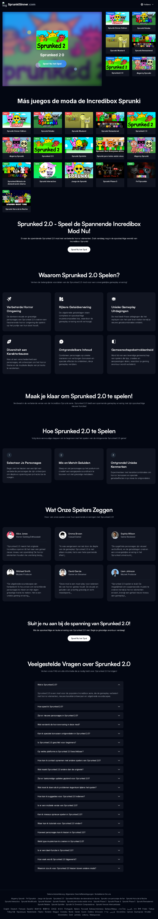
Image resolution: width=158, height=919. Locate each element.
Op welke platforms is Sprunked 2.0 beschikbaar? (60, 751)
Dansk (77, 912)
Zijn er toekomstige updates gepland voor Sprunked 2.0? (64, 778)
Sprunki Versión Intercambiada (108, 904)
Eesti (71, 915)
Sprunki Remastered (145, 901)
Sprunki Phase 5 (128, 901)
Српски (130, 912)
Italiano (77, 909)
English (6, 909)
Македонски (95, 915)
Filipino (40, 912)
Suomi (83, 912)
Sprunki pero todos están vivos (79, 901)
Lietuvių (85, 915)
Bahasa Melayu (111, 909)
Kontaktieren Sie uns (103, 894)
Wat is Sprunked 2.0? (47, 684)
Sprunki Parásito (59, 901)
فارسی (112, 912)
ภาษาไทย (122, 909)
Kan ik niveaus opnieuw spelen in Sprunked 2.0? (60, 814)
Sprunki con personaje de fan (113, 898)
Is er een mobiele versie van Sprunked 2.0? (58, 805)
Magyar (56, 912)
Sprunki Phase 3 (100, 901)
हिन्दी (139, 909)
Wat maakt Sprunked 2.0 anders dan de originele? (60, 769)
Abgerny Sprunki (18, 898)
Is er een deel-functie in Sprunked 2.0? (55, 850)
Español (30, 909)
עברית (106, 912)
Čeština (91, 912)
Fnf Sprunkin (31, 898)
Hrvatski (148, 912)
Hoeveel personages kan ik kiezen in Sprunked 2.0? (61, 832)
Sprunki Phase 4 (114, 901)
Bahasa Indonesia (96, 909)
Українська (21, 912)
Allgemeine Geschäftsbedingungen (80, 894)
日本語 (53, 909)
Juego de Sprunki (45, 898)
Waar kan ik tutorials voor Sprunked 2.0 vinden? (60, 823)
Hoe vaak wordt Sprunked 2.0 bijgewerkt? (57, 859)
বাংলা (135, 909)
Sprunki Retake (44, 904)
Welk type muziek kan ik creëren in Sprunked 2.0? (61, 841)
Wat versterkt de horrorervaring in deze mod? (59, 724)
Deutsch (14, 909)
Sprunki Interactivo (12, 901)
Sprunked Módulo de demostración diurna (82, 898)
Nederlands (31, 912)
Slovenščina (63, 915)
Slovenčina (121, 912)
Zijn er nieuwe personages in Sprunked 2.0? (58, 715)
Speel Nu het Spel (52, 63)
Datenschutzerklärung (56, 894)
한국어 (60, 909)
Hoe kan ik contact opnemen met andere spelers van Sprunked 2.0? (69, 760)
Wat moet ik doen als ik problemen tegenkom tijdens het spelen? (67, 787)
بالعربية (129, 909)
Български (138, 912)
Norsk (71, 912)
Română (48, 912)
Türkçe (151, 909)
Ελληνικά (99, 912)
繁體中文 (46, 909)
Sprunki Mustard (44, 901)
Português (68, 909)
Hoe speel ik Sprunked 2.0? (50, 706)
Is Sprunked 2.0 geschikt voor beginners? (57, 742)
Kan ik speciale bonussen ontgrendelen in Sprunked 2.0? (64, 733)
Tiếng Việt (11, 912)
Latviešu (77, 915)
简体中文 (38, 909)
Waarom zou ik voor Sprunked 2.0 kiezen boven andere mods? (67, 868)
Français (22, 909)
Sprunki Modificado (29, 901)
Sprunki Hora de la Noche (136, 898)
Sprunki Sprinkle (57, 904)
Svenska (63, 912)
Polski (144, 909)
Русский (84, 909)
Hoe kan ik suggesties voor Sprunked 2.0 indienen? (61, 796)
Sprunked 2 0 (58, 898)
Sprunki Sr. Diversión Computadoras (80, 904)
